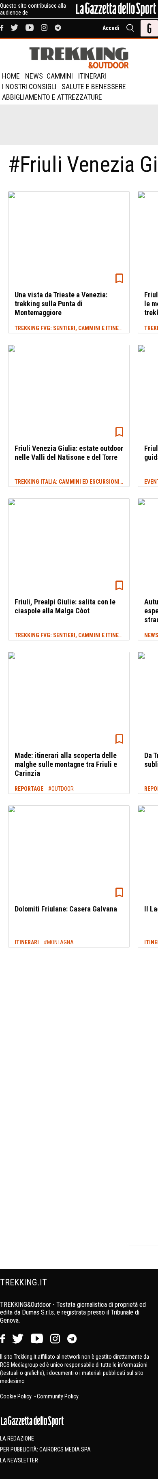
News (34, 76)
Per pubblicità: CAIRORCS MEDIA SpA (45, 1449)
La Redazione (17, 1438)
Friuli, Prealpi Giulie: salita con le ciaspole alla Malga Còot (65, 606)
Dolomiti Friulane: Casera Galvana (66, 909)
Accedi (111, 28)
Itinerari (92, 76)
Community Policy (58, 1396)
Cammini (60, 76)
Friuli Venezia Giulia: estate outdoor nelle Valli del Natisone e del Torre (69, 452)
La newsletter (19, 1460)
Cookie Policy (16, 1396)
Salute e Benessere (94, 86)
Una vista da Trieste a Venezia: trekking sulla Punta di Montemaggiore (61, 303)
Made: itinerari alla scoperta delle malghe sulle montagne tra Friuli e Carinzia (66, 764)
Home (11, 76)
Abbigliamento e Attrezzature (52, 97)
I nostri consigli (29, 86)
